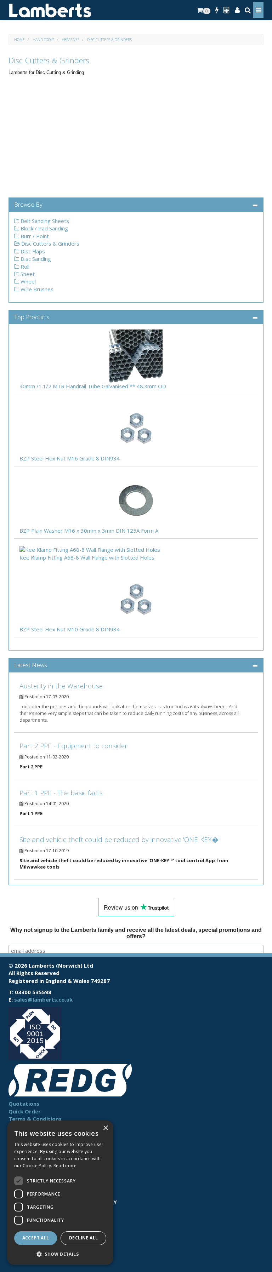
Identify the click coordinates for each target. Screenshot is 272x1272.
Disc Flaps (32, 251)
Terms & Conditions (35, 1118)
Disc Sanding (35, 258)
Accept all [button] (35, 1238)
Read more (65, 1166)
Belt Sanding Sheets (44, 220)
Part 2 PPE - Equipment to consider (73, 745)
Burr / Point (34, 236)
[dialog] (60, 1193)
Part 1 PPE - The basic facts (61, 792)
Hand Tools (43, 39)
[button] (60, 1254)
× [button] (105, 1128)
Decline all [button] (83, 1238)
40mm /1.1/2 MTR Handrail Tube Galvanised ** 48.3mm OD (92, 386)
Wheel (27, 281)
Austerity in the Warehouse (61, 686)
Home (19, 39)
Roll (24, 266)
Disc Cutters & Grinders (109, 39)
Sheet (27, 273)
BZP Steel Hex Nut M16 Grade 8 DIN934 (69, 458)
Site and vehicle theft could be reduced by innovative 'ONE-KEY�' (119, 839)
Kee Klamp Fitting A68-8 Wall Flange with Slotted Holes (86, 557)
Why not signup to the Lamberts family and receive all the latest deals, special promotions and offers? (136, 933)
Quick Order (24, 1111)
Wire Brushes (36, 289)
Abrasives (70, 39)
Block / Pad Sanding (43, 228)
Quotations (23, 1103)
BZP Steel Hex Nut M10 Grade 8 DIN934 (69, 629)
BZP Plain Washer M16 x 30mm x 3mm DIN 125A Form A (88, 530)
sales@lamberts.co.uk (43, 999)
